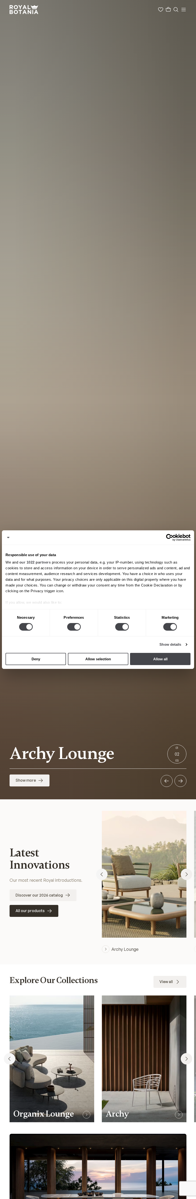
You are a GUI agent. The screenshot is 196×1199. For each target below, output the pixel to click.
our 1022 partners (35, 562)
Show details (170, 644)
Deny (36, 659)
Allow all (160, 659)
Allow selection (98, 659)
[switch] (74, 627)
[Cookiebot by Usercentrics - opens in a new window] (170, 537)
